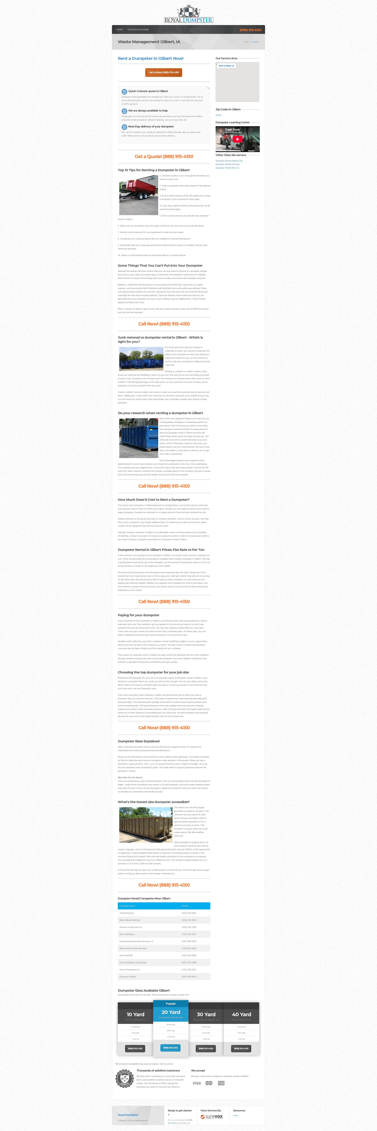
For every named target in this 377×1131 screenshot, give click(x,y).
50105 (218, 115)
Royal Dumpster (128, 1115)
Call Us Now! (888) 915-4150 (163, 72)
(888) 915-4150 (250, 30)
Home (120, 29)
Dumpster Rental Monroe (227, 168)
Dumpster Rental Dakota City (229, 161)
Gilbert (255, 42)
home (246, 42)
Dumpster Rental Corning (227, 164)
